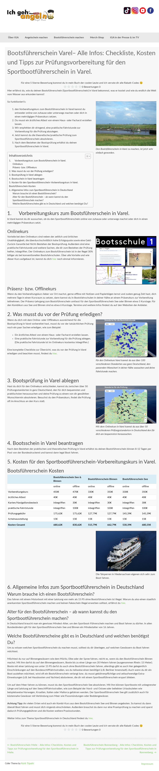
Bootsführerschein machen (69, 37)
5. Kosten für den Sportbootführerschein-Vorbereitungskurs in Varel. (43, 182)
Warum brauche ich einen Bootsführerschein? (34, 194)
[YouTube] (142, 13)
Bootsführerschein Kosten (22, 186)
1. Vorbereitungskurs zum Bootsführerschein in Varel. (37, 161)
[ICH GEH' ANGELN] (35, 15)
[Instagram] (135, 13)
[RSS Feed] (150, 13)
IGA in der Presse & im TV (124, 37)
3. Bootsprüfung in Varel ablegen (25, 175)
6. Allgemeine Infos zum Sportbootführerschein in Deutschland (41, 190)
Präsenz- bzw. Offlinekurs (25, 168)
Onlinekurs (18, 164)
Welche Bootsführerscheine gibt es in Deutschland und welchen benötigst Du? (50, 204)
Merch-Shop (97, 37)
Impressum (147, 764)
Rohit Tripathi (27, 763)
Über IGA (13, 37)
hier (54, 259)
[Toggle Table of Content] (86, 156)
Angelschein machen (36, 37)
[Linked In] (127, 13)
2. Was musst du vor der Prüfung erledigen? (31, 171)
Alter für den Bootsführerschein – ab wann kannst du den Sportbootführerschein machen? (40, 199)
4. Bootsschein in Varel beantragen (26, 179)
